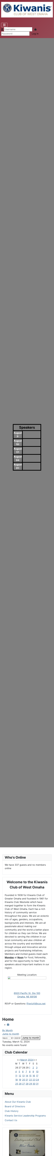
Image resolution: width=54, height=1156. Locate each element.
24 (37, 1079)
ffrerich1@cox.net (36, 1003)
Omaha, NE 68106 (27, 996)
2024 (31, 1059)
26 (20, 1083)
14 (27, 1075)
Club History (11, 1111)
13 (23, 1075)
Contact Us (11, 1120)
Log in (35, 33)
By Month (7, 1030)
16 (34, 1075)
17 (37, 1075)
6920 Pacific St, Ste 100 (27, 993)
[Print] (8, 1024)
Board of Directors (15, 1106)
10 (37, 1071)
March (23, 1059)
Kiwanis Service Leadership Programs (25, 1115)
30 (34, 1083)
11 (16, 1075)
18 (16, 1079)
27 (23, 1083)
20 (23, 1079)
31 (37, 1083)
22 (30, 1079)
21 (27, 1079)
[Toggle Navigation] (4, 25)
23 (34, 1079)
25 (16, 1083)
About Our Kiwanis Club (18, 1101)
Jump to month (10, 1033)
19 (20, 1079)
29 (30, 1083)
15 (30, 1075)
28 (27, 1083)
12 (20, 1075)
